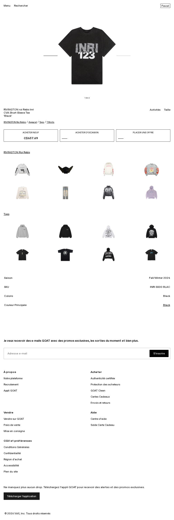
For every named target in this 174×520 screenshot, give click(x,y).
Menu (7, 6)
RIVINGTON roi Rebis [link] (17, 152)
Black (166, 305)
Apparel (33, 122)
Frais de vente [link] (12, 425)
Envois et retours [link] (100, 403)
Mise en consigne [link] (14, 431)
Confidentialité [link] (12, 453)
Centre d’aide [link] (98, 419)
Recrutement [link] (11, 384)
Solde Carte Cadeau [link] (102, 425)
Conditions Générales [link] (16, 447)
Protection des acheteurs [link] (105, 384)
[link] (22, 170)
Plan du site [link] (11, 471)
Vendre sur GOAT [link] (14, 419)
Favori (165, 6)
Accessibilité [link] (11, 465)
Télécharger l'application (21, 496)
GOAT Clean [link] (98, 390)
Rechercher (21, 6)
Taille (167, 110)
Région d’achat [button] (13, 459)
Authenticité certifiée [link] (103, 378)
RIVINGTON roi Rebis (15, 122)
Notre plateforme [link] (13, 378)
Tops (41, 122)
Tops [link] (6, 214)
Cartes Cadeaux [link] (100, 397)
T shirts (50, 122)
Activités (155, 110)
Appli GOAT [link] (10, 390)
